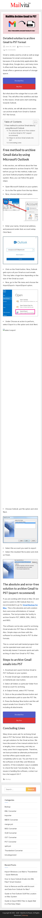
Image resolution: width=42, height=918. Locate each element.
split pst (8, 846)
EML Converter (10, 811)
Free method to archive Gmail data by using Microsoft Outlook (20, 126)
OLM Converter (11, 833)
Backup (8, 779)
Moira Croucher (24, 46)
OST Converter (11, 837)
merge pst (9, 824)
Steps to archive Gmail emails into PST (21, 139)
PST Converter (10, 842)
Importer (8, 815)
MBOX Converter (11, 820)
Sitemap (25, 915)
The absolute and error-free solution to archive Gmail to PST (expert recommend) (22, 133)
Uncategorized (10, 855)
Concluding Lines (15, 143)
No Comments (11, 50)
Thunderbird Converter (14, 851)
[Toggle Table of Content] (34, 122)
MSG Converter (11, 829)
